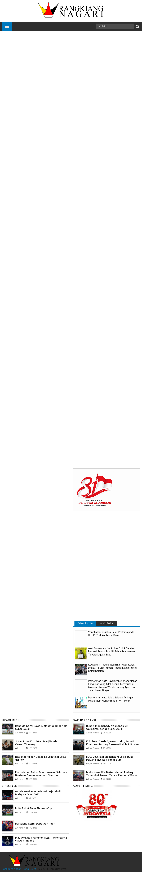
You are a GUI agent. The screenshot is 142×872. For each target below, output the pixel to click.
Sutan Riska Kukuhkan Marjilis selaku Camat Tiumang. (37, 743)
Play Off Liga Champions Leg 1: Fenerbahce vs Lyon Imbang (41, 839)
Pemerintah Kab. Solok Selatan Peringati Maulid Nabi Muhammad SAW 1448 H (111, 699)
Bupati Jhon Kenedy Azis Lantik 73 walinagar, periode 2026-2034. (106, 727)
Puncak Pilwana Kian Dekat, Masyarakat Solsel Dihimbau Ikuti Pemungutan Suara (25, 445)
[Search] (137, 26)
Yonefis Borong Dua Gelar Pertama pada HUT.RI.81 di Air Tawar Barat (111, 634)
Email (128, 57)
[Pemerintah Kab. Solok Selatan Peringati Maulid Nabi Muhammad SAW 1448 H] (81, 702)
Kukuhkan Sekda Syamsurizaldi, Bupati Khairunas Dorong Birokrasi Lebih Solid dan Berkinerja (112, 744)
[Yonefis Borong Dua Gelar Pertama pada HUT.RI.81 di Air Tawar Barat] (81, 636)
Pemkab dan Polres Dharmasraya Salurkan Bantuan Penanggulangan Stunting (41, 773)
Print (116, 57)
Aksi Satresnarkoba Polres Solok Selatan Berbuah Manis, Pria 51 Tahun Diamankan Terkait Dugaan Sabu (111, 651)
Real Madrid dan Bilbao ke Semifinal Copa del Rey (40, 758)
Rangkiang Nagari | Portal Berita (19, 868)
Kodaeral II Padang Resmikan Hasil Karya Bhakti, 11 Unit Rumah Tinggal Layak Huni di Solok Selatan (112, 667)
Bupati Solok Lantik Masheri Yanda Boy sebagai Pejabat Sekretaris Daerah (71, 445)
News (35, 387)
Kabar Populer (85, 623)
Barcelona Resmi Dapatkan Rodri (35, 823)
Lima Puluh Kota (22, 387)
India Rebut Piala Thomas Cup (33, 808)
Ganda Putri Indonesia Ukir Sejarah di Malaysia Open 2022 (38, 793)
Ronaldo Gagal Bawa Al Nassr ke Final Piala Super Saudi (41, 727)
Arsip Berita (106, 623)
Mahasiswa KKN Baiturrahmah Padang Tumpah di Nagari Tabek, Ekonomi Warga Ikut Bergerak (115, 445)
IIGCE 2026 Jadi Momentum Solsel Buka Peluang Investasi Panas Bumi (109, 758)
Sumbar (44, 387)
